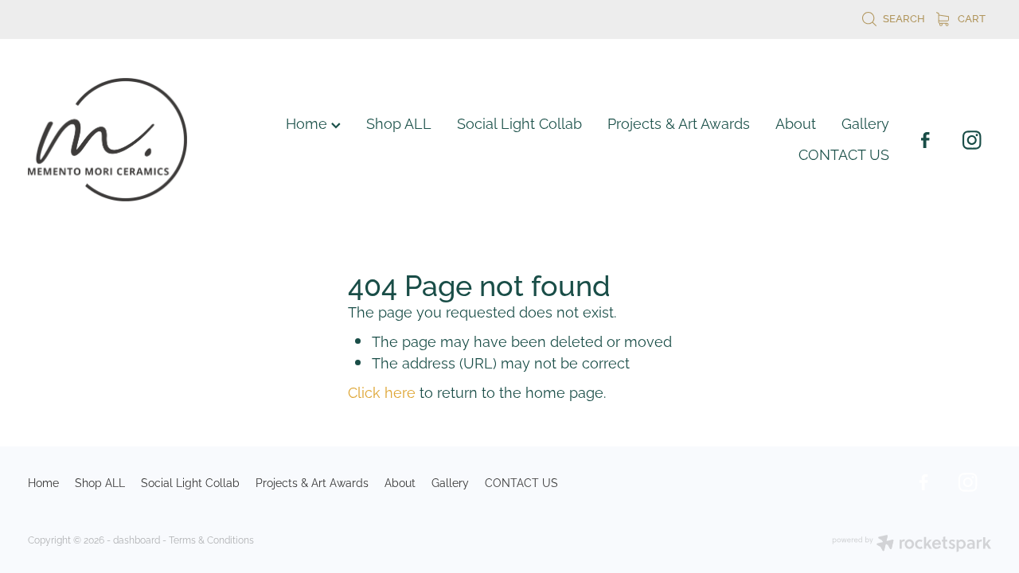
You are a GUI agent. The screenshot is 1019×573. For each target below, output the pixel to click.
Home (308, 122)
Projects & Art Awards (678, 122)
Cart (970, 17)
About (795, 122)
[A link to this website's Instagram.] (971, 140)
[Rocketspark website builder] (911, 544)
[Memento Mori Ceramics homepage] (124, 139)
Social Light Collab (519, 122)
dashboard (136, 539)
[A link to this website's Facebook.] (925, 140)
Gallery (865, 122)
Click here (382, 391)
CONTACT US (843, 153)
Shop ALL (398, 122)
